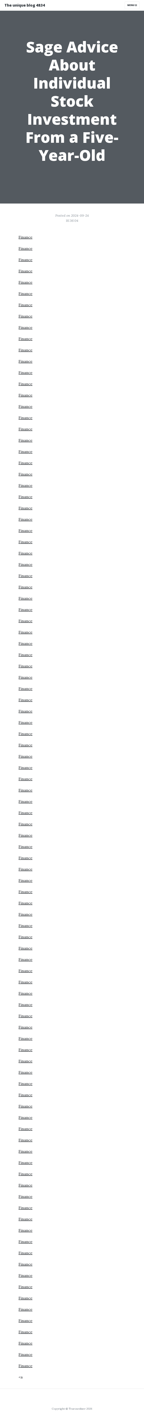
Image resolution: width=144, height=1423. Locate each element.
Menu (131, 5)
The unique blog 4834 (24, 5)
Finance (25, 237)
